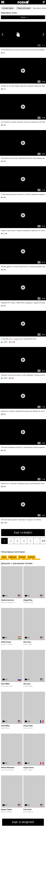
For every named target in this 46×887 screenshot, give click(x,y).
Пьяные (22, 557)
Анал (4, 557)
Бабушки (12, 557)
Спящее (31, 557)
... (37, 541)
